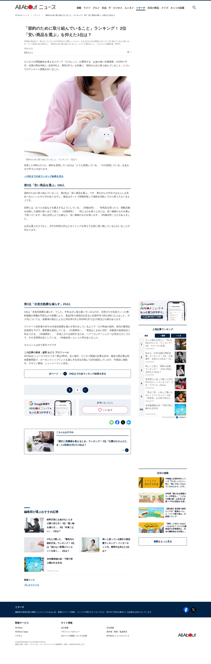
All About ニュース (22, 15)
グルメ (96, 8)
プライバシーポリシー (70, 632)
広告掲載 (110, 628)
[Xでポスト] (123, 422)
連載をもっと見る (163, 541)
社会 (104, 8)
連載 (79, 8)
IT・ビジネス (115, 8)
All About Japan (21, 632)
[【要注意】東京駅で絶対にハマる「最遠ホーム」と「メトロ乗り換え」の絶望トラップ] (175, 512)
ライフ (87, 8)
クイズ (164, 8)
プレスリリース (31, 585)
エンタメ (129, 8)
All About (19, 628)
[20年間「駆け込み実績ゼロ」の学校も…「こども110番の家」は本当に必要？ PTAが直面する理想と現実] (175, 497)
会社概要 (64, 628)
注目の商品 (153, 8)
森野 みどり (28, 52)
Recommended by (169, 417)
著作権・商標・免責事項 (117, 632)
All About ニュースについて (118, 636)
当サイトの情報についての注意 (74, 636)
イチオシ (19, 636)
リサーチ (140, 8)
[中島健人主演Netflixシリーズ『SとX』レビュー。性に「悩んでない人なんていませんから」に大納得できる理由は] (175, 482)
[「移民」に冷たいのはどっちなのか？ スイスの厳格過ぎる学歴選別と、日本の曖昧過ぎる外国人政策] (175, 527)
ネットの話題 (177, 8)
